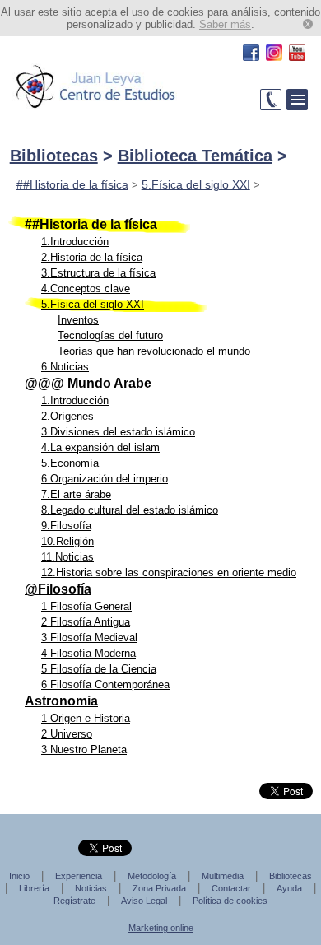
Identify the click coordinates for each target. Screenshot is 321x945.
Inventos (78, 320)
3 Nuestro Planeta (84, 749)
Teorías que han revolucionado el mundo (154, 351)
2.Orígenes (67, 416)
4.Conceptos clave (85, 288)
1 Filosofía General (86, 606)
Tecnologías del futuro (110, 335)
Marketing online (160, 928)
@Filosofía (58, 589)
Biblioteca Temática (195, 156)
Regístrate (74, 900)
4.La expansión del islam (100, 447)
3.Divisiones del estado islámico (118, 432)
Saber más (225, 24)
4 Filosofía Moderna (88, 653)
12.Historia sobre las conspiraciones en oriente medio (168, 572)
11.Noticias (67, 557)
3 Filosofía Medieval (89, 637)
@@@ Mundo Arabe (88, 383)
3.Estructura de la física (98, 273)
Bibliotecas (54, 156)
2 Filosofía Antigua (85, 622)
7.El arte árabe (76, 494)
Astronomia (61, 701)
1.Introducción (75, 241)
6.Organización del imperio (104, 478)
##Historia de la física (72, 184)
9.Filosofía (66, 525)
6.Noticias (65, 367)
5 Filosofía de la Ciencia (98, 669)
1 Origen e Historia (85, 718)
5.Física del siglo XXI (196, 184)
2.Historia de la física (91, 257)
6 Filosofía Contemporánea (105, 684)
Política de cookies (230, 900)
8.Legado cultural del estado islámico (129, 510)
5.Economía (70, 463)
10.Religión (67, 541)
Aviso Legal (144, 900)
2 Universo (66, 734)
